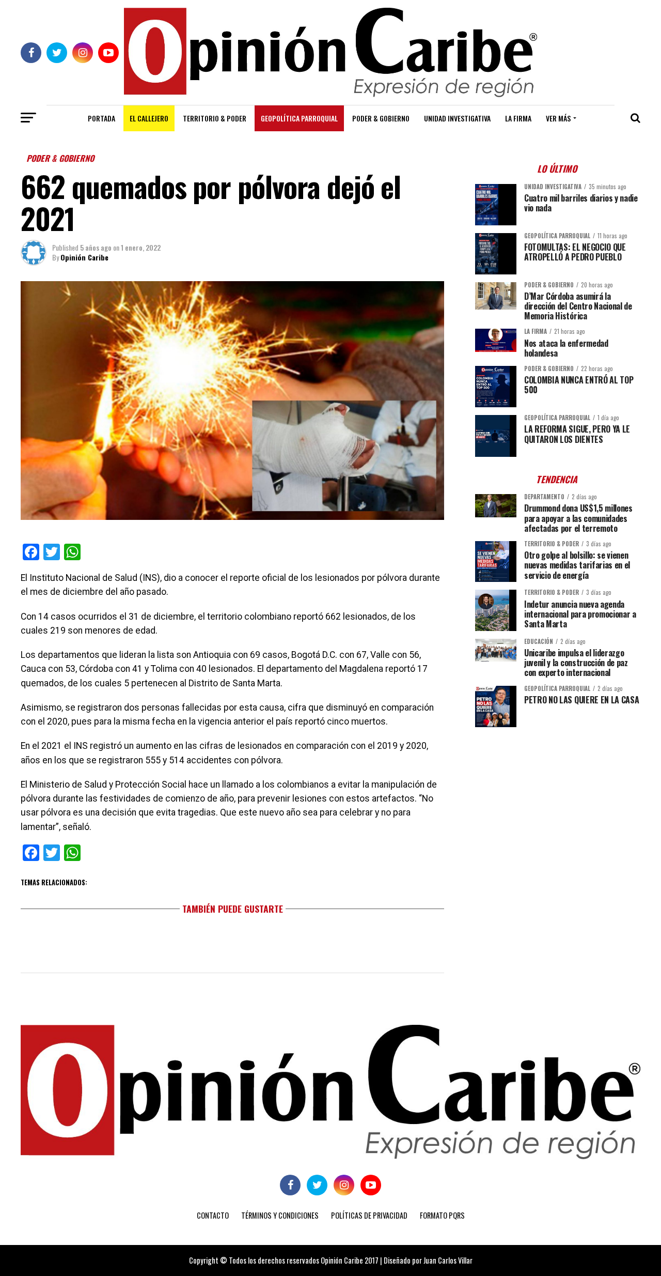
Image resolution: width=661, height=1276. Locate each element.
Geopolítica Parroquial (299, 118)
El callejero (149, 118)
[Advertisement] (557, 807)
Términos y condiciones (280, 1215)
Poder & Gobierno (381, 118)
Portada (101, 118)
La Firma (518, 118)
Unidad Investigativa (457, 118)
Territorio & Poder (214, 118)
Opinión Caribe (84, 257)
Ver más (558, 118)
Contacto (213, 1215)
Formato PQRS (442, 1215)
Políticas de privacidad (369, 1215)
